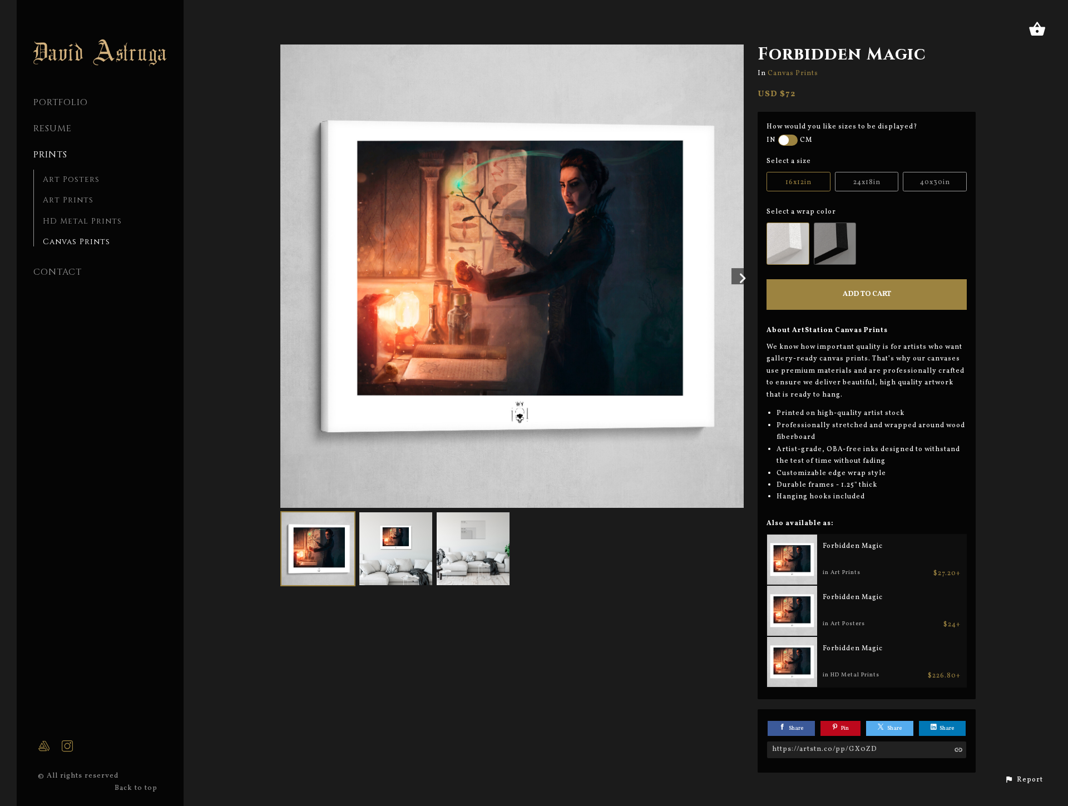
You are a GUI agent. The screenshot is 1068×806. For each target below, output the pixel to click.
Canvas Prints (76, 241)
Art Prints (68, 200)
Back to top (137, 788)
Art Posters (71, 179)
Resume (52, 128)
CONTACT (57, 272)
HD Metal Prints (82, 221)
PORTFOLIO (60, 102)
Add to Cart (867, 294)
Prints (50, 155)
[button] (1023, 779)
